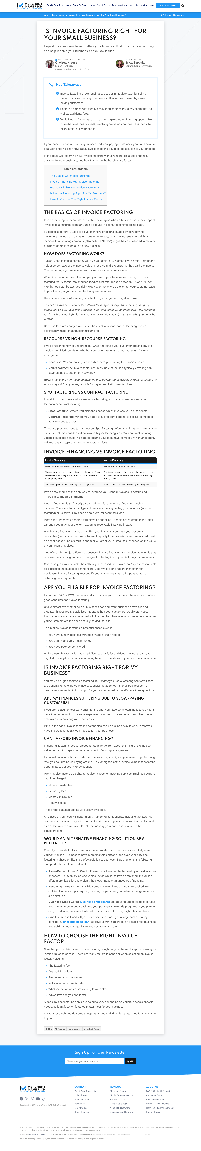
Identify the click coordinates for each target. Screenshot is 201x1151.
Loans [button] (92, 5)
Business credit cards (95, 901)
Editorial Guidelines (155, 1099)
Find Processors (168, 5)
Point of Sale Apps (118, 1103)
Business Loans (82, 1099)
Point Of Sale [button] (80, 5)
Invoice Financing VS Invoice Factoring (74, 181)
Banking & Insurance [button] (123, 5)
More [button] (152, 5)
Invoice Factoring (65, 15)
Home (45, 15)
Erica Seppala (135, 62)
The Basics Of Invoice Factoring (70, 175)
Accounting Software (120, 1108)
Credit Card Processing (85, 1091)
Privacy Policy (153, 1112)
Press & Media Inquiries (157, 1103)
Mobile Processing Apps (121, 1095)
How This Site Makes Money (160, 1108)
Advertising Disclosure (38, 1134)
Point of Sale (80, 1095)
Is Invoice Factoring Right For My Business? (78, 193)
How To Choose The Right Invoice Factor (76, 199)
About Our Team (154, 1095)
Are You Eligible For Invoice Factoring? (74, 187)
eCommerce (80, 1108)
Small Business (81, 1112)
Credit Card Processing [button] (58, 5)
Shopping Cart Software (121, 1112)
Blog (53, 15)
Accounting (79, 1103)
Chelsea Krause (66, 62)
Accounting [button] (142, 5)
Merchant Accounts (119, 1091)
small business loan (75, 921)
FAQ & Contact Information (159, 1091)
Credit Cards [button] (103, 5)
